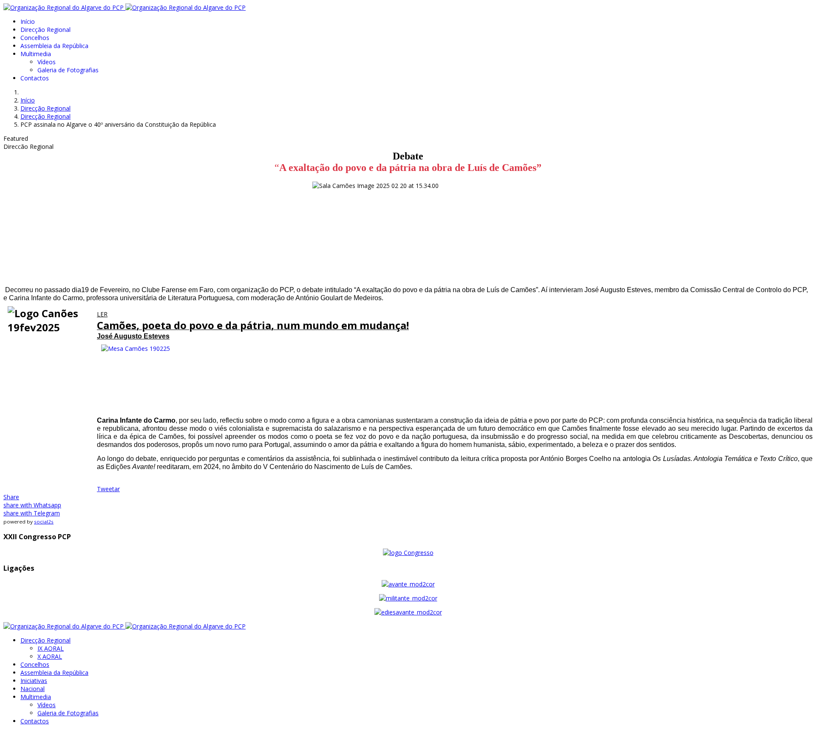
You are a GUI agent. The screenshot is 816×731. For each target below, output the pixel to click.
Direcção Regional (45, 30)
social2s (44, 521)
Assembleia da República (54, 46)
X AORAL (49, 656)
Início (27, 21)
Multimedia (35, 54)
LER (102, 314)
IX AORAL (50, 648)
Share (11, 497)
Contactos (34, 78)
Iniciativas (33, 681)
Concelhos (34, 38)
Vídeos (46, 62)
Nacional (32, 689)
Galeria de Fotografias (68, 70)
